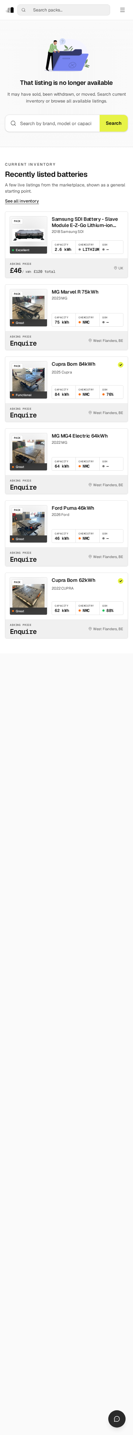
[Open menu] (122, 9)
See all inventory (22, 201)
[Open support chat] (117, 1419)
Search (114, 123)
